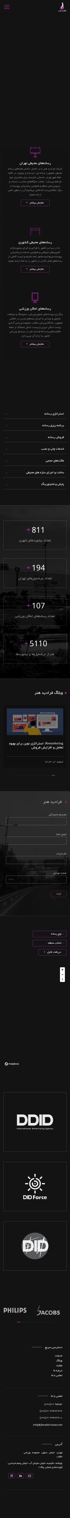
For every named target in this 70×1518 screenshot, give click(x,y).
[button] (53, 775)
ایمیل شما (61, 834)
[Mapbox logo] (11, 1064)
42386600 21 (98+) (51, 1418)
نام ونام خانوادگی (58, 815)
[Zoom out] (62, 974)
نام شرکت (61, 854)
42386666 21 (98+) (51, 1411)
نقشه (59, 1365)
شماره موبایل (60, 873)
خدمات (58, 1356)
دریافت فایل (53, 952)
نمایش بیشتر (36, 203)
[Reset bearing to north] (62, 979)
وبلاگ (59, 1361)
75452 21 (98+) (53, 1404)
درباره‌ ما (57, 1370)
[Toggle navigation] (6, 6)
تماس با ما (56, 1375)
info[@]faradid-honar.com (47, 1424)
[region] (35, 1016)
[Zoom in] (62, 969)
